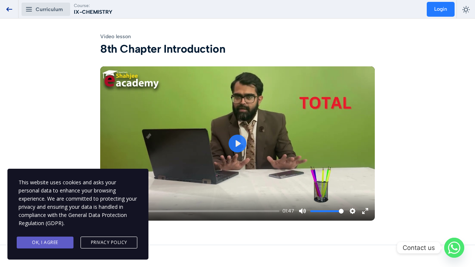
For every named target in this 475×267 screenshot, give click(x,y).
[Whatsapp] (454, 248)
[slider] (198, 211)
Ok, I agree (45, 242)
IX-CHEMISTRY (93, 12)
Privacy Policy (109, 242)
